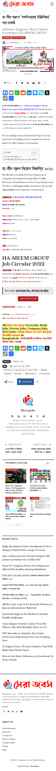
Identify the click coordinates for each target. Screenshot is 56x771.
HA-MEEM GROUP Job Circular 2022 (20, 159)
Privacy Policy (9, 739)
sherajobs (34, 766)
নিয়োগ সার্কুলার (18, 374)
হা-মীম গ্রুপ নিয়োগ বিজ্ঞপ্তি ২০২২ (13, 157)
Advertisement (9, 728)
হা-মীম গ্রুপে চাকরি (44, 374)
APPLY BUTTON (28, 299)
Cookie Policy (8, 743)
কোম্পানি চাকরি (7, 374)
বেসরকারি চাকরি (7, 38)
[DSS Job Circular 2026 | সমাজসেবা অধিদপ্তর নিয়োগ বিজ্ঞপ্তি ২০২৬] (40, 476)
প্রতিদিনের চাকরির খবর (30, 374)
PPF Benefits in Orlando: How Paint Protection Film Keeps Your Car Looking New (26, 637)
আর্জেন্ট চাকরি (44, 370)
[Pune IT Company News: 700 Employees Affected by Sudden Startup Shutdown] (15, 476)
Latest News (19, 38)
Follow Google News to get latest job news (21, 281)
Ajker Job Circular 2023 (19, 366)
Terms (5, 746)
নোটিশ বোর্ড (33, 470)
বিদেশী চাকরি (9, 498)
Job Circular (16, 325)
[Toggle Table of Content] (33, 152)
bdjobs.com (18, 361)
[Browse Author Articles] (28, 400)
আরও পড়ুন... (5, 707)
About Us (6, 732)
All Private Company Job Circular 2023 (20, 370)
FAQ (4, 750)
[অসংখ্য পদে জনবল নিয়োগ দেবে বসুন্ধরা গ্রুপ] (40, 504)
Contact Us (7, 735)
